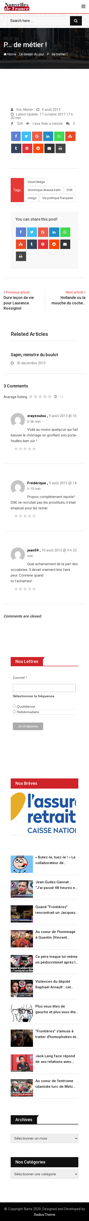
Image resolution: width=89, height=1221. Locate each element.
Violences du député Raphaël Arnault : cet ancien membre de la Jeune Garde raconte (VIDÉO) (53, 984)
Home (11, 54)
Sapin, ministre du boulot (34, 354)
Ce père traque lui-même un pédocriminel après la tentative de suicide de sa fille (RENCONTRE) (56, 960)
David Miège (36, 182)
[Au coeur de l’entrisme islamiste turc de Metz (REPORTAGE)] (22, 1088)
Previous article (18, 292)
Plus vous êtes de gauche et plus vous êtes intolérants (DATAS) (56, 1009)
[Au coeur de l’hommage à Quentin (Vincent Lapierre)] (22, 938)
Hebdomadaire (27, 712)
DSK (70, 190)
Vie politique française (57, 198)
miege (32, 198)
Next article (74, 292)
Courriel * (20, 677)
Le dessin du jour (31, 54)
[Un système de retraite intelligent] (43, 812)
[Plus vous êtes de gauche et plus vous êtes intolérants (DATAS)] (22, 1013)
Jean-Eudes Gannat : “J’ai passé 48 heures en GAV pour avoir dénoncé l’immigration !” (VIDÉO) (56, 885)
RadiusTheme (44, 1214)
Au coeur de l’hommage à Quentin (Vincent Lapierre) (55, 935)
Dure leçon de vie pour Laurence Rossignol (19, 303)
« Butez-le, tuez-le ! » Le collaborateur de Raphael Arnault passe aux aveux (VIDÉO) (55, 860)
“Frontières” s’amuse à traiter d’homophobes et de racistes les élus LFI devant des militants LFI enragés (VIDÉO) (55, 1034)
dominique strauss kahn (44, 190)
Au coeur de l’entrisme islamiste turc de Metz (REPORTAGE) (54, 1084)
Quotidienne (25, 706)
